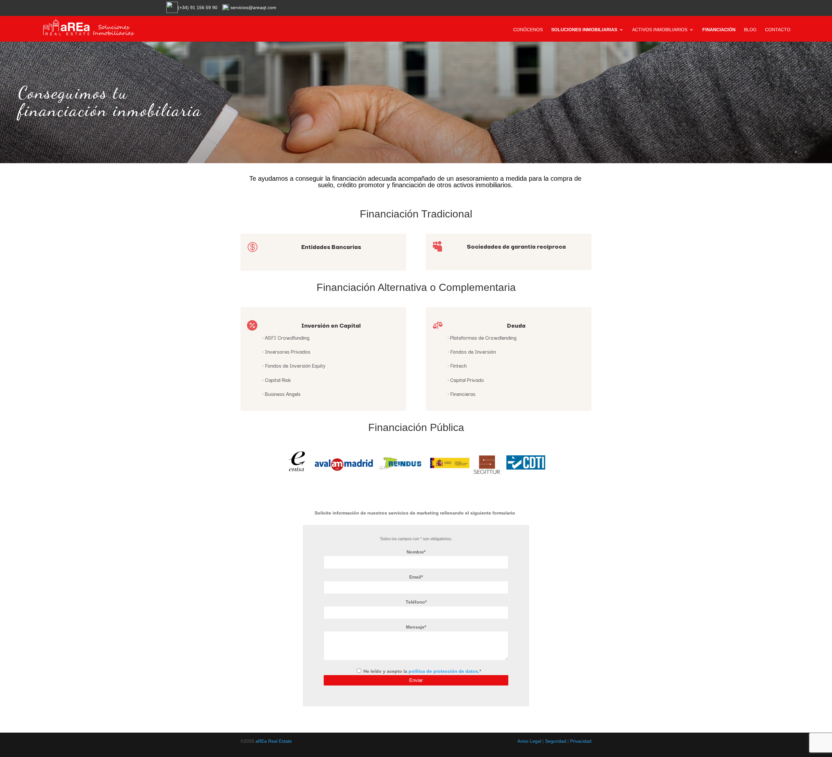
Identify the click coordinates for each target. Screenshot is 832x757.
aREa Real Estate (273, 741)
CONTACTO (777, 29)
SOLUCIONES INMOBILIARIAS (584, 29)
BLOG (750, 29)
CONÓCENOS (528, 29)
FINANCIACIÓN (718, 29)
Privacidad (581, 741)
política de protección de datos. (444, 671)
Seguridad (555, 741)
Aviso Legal (529, 741)
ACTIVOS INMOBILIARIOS (659, 29)
